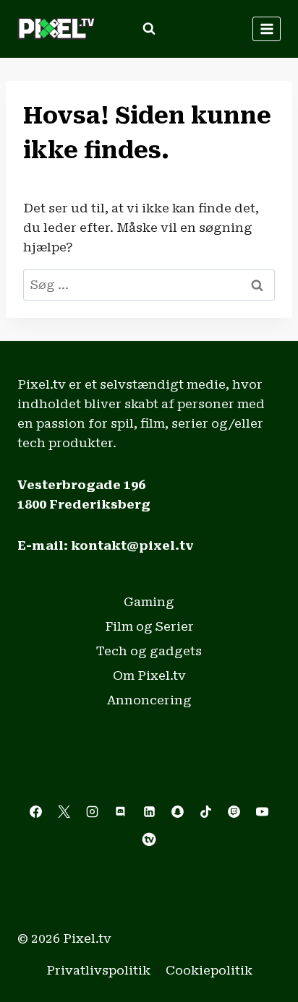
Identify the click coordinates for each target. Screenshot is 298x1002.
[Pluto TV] (149, 839)
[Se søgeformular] (149, 29)
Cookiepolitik (209, 970)
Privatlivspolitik (98, 970)
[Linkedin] (149, 811)
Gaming (149, 602)
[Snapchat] (177, 811)
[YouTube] (262, 811)
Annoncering (149, 700)
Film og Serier (149, 626)
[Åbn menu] (266, 28)
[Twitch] (233, 811)
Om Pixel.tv (149, 675)
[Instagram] (92, 811)
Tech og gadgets (149, 651)
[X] (64, 811)
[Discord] (120, 811)
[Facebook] (36, 811)
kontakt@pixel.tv (132, 545)
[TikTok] (205, 811)
